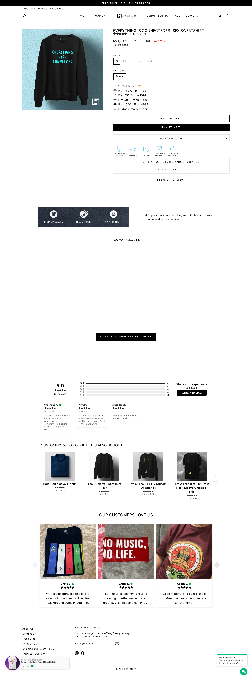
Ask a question (171, 169)
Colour (120, 70)
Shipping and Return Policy (38, 648)
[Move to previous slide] (35, 565)
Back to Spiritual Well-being (128, 336)
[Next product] (215, 476)
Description (171, 138)
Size (116, 55)
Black (119, 76)
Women (100, 15)
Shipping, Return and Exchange (171, 162)
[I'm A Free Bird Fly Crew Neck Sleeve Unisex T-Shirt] (192, 466)
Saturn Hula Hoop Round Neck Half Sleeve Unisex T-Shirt (39, 662)
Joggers (42, 8)
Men (84, 15)
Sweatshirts (57, 8)
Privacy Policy (30, 643)
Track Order (29, 638)
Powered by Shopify (126, 669)
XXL (150, 61)
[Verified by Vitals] (32, 666)
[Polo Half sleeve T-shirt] (60, 466)
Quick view (47, 294)
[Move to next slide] (217, 565)
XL (140, 61)
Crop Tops (28, 8)
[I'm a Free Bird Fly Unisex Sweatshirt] (148, 466)
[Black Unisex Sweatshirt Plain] (104, 466)
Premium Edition (157, 15)
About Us (27, 628)
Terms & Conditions (33, 653)
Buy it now (171, 127)
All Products (186, 15)
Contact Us (29, 633)
